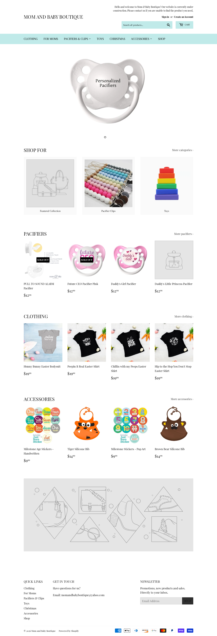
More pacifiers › (183, 234)
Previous (31, 91)
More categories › (182, 150)
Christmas (117, 39)
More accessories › (182, 399)
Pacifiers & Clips (76, 39)
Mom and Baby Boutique (53, 17)
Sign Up (187, 601)
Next (186, 91)
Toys (100, 39)
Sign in (165, 16)
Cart (187, 24)
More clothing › (183, 316)
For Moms (51, 39)
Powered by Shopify (69, 630)
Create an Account (183, 16)
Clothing (31, 39)
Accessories (140, 39)
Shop (161, 39)
